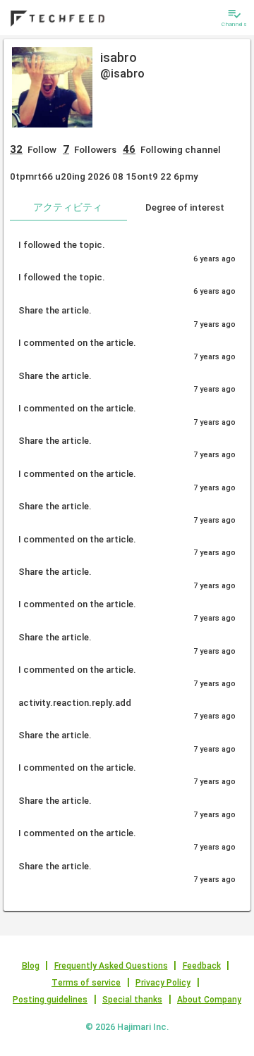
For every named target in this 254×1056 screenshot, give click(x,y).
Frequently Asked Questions (111, 966)
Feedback (202, 966)
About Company (209, 1000)
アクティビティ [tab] (67, 207)
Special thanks (132, 1000)
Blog (31, 966)
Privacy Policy (162, 983)
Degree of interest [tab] (184, 207)
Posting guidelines (50, 1000)
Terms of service (86, 983)
